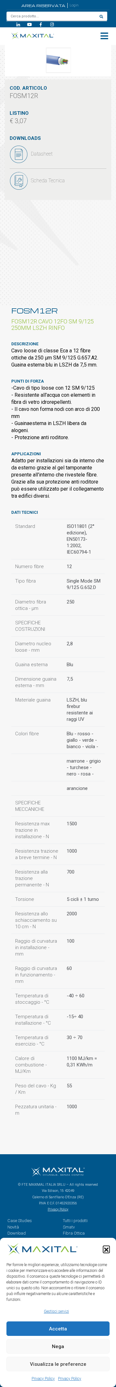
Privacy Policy (43, 1378)
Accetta (58, 1329)
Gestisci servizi (56, 1311)
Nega (58, 1346)
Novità (13, 1227)
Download (16, 1233)
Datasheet (42, 154)
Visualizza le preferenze (58, 1364)
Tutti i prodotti (75, 1220)
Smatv (69, 1227)
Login (74, 5)
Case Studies (19, 1220)
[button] (106, 1249)
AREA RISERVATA (43, 5)
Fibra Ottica (74, 1233)
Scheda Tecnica (48, 180)
